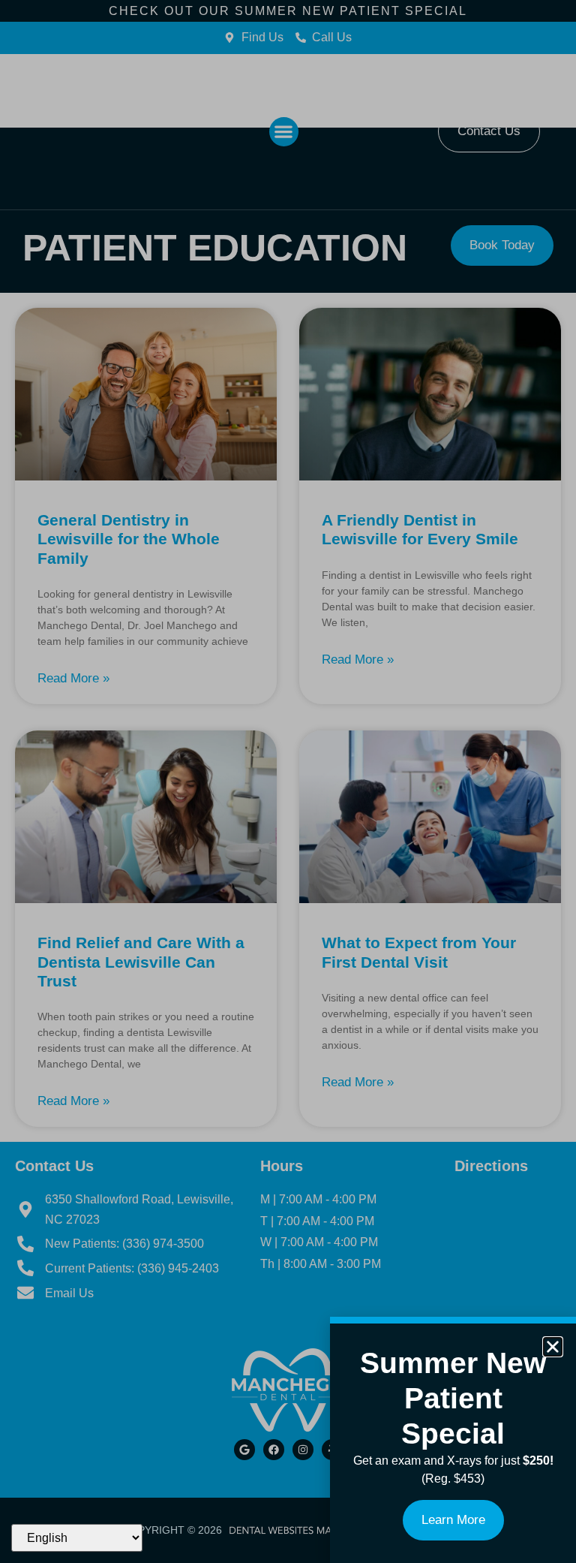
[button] (552, 1347)
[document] (288, 781)
